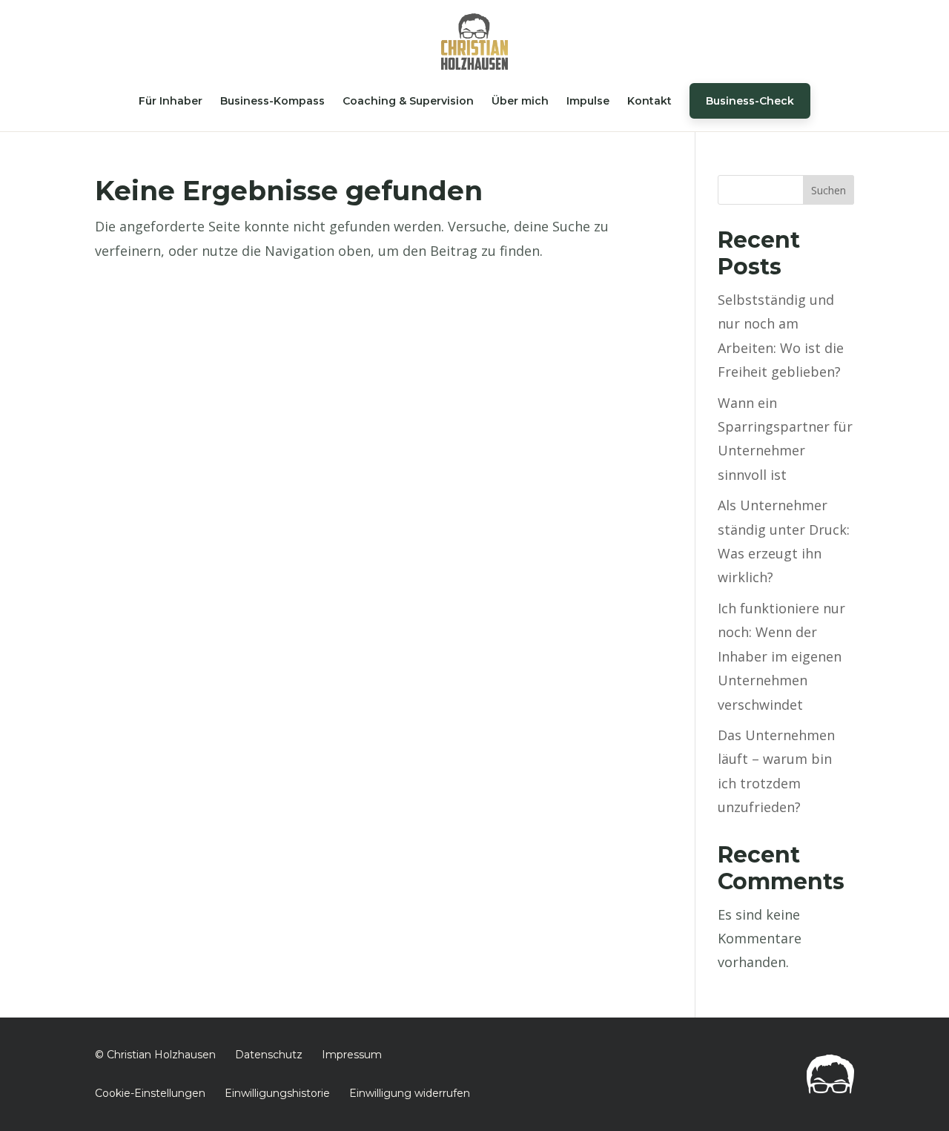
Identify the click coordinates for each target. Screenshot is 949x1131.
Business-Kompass (272, 101)
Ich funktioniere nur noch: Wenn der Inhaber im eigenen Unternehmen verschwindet (781, 656)
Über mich (520, 101)
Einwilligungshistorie (277, 1093)
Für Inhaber (170, 101)
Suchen (828, 190)
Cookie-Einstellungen (150, 1093)
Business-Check (750, 101)
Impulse (587, 101)
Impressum (352, 1054)
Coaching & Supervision (408, 101)
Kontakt (649, 101)
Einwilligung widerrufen (409, 1093)
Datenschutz (268, 1054)
